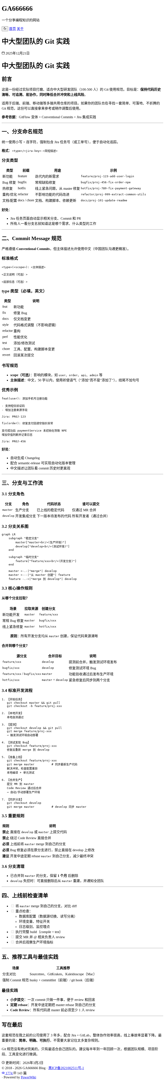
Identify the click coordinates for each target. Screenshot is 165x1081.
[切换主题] (5, 28)
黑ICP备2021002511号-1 (66, 1068)
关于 (20, 29)
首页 (12, 29)
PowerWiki (28, 1077)
